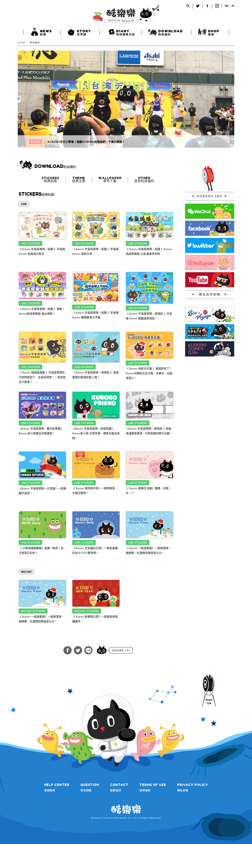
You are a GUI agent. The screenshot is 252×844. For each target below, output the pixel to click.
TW (226, 6)
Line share (88, 650)
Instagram (217, 6)
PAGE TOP (208, 691)
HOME (22, 43)
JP (232, 6)
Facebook (207, 6)
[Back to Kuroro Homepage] (126, 14)
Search (188, 6)
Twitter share (78, 650)
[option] (126, 99)
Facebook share (67, 650)
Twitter (198, 6)
